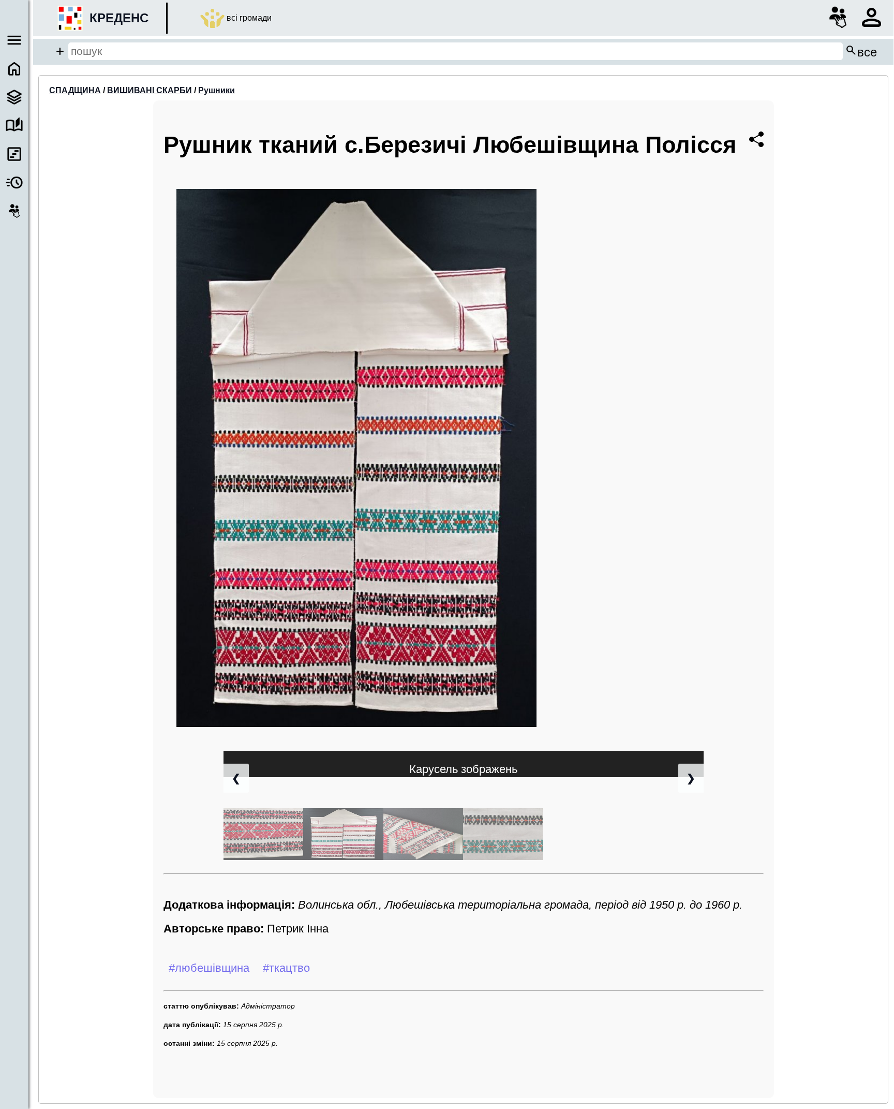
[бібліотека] (14, 125)
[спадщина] (14, 97)
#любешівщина (209, 967)
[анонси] (14, 182)
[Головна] (14, 68)
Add (60, 51)
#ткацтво (286, 967)
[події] (14, 154)
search (861, 51)
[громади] (14, 211)
